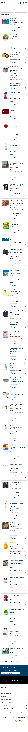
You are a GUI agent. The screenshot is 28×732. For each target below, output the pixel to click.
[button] (7, 11)
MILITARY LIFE (4, 705)
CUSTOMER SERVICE (6, 699)
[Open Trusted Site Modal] (18, 720)
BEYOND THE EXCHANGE (7, 708)
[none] (7, 11)
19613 (18, 661)
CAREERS (3, 696)
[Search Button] (16, 3)
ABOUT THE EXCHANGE (7, 702)
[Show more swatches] (17, 66)
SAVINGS (3, 687)
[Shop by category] (2, 2)
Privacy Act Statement (21, 712)
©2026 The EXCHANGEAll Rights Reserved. (14, 717)
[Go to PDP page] (5, 57)
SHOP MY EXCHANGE (6, 693)
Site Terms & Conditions (7, 712)
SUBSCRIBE (23, 673)
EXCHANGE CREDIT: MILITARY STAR (10, 690)
